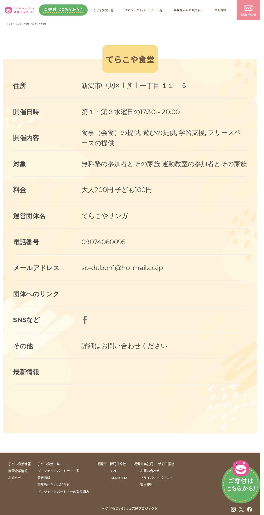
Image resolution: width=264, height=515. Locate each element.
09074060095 (103, 242)
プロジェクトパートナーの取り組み (63, 491)
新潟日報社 (118, 463)
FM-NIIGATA (118, 478)
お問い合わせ (248, 14)
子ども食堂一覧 (103, 9)
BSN (113, 471)
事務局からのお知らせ (188, 9)
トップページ (12, 23)
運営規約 (146, 484)
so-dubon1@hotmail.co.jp (122, 268)
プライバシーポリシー (156, 477)
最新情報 (220, 9)
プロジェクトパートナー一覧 (143, 9)
